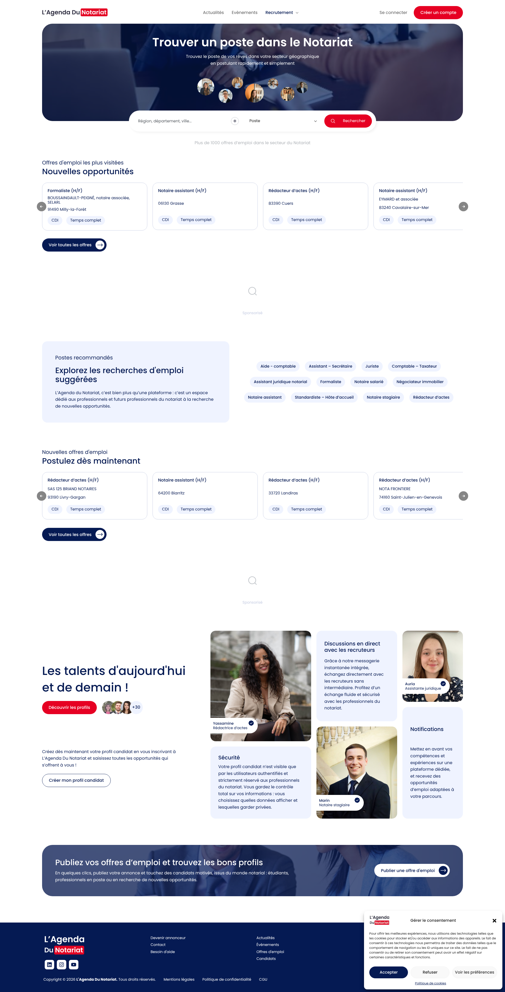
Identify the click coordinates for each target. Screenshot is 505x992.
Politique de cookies (430, 983)
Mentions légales (179, 979)
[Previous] (41, 206)
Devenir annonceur (168, 937)
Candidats (266, 958)
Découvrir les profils (69, 707)
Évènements (267, 944)
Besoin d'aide (163, 951)
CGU (263, 979)
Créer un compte (438, 12)
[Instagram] (61, 964)
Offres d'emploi (270, 951)
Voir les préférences (474, 972)
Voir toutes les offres (70, 245)
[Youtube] (73, 964)
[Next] (463, 206)
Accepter (388, 972)
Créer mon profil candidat (76, 780)
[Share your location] (235, 121)
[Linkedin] (49, 964)
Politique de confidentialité (227, 979)
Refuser (430, 972)
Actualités (265, 937)
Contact (158, 944)
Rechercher (354, 121)
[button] (494, 920)
